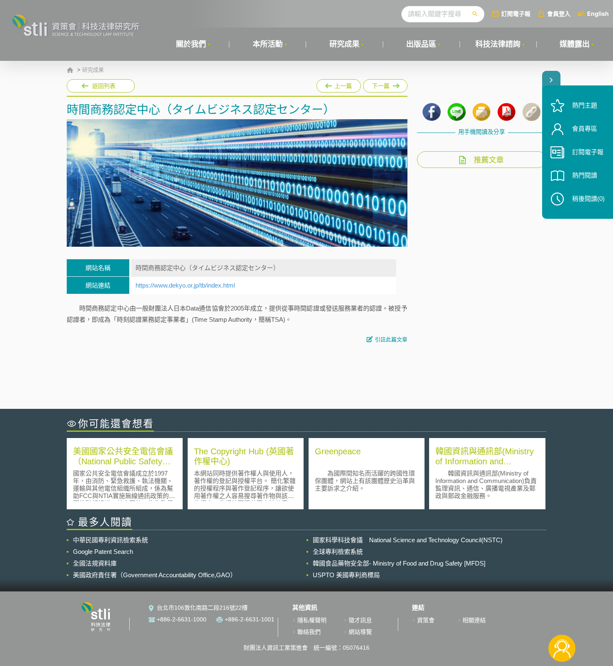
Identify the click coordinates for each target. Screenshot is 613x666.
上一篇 (338, 84)
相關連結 (474, 620)
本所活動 (268, 44)
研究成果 (344, 44)
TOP (561, 620)
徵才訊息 (360, 620)
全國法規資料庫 (95, 563)
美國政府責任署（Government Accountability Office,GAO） (154, 574)
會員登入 (558, 13)
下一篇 (385, 84)
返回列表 (104, 86)
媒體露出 (575, 44)
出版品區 (421, 44)
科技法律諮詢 (497, 44)
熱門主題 (584, 105)
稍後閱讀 (588, 198)
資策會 (426, 620)
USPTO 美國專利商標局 (346, 574)
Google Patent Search (103, 551)
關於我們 (191, 44)
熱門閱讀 (584, 175)
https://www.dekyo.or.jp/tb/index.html (185, 285)
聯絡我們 (309, 631)
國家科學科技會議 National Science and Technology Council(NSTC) (407, 539)
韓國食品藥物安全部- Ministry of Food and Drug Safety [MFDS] (399, 563)
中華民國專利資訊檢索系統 (110, 539)
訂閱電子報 (515, 13)
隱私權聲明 (312, 620)
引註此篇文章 (391, 339)
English (598, 13)
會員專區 (584, 128)
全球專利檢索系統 (338, 551)
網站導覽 (360, 631)
